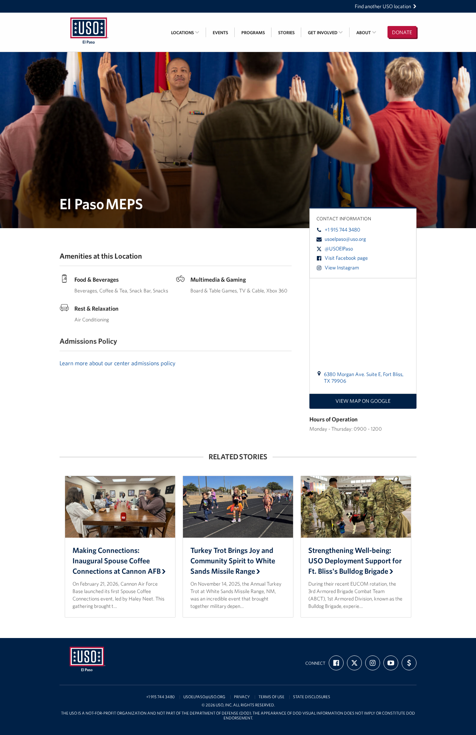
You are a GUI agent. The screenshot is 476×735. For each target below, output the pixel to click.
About (364, 32)
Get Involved (323, 32)
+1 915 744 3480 (342, 229)
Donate (402, 32)
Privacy (242, 696)
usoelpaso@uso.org (345, 239)
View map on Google (362, 401)
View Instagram (342, 267)
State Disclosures (311, 696)
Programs (253, 32)
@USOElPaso (339, 248)
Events (220, 32)
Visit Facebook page (346, 258)
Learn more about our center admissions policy (118, 363)
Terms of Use (271, 696)
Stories (286, 32)
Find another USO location (383, 6)
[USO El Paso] (89, 17)
